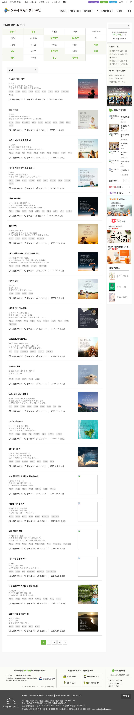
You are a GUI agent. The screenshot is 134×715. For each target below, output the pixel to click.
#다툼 (29, 153)
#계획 (75, 31)
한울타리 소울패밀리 (23, 676)
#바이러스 (96, 31)
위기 (13, 57)
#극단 (62, 211)
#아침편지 (24, 351)
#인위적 (69, 211)
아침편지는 (74, 11)
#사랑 (24, 91)
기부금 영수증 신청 (46, 686)
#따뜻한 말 (57, 544)
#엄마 (36, 406)
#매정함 (36, 434)
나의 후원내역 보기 (28, 686)
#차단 (55, 211)
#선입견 (53, 180)
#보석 (54, 321)
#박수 (31, 516)
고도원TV (94, 2)
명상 (33, 31)
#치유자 (46, 321)
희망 (96, 44)
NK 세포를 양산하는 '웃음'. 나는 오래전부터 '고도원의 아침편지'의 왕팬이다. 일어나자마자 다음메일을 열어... (25, 346)
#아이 (18, 461)
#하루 (40, 122)
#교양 (11, 125)
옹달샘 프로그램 (119, 110)
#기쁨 (18, 91)
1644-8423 (82, 706)
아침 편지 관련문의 (115, 680)
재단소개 (63, 11)
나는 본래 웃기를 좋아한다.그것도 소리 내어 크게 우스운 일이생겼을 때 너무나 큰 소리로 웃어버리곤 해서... (26, 205)
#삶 (96, 38)
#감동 (32, 321)
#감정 (37, 211)
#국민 (52, 599)
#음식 (18, 266)
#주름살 (31, 239)
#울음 (62, 122)
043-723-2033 (124, 675)
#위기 (122, 78)
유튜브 (12, 31)
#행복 (11, 91)
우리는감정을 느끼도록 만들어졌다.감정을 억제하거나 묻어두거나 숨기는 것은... (26, 116)
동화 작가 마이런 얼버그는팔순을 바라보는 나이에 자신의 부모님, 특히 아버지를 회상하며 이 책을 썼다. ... (27, 315)
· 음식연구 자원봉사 (117, 209)
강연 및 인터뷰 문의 (115, 683)
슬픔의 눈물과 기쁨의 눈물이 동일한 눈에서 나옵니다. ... (19, 620)
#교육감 (38, 489)
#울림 (39, 321)
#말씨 (44, 434)
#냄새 (52, 461)
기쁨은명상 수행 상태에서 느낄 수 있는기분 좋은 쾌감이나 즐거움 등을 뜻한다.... (25, 86)
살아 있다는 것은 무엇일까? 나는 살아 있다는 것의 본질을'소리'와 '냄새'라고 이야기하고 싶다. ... (23, 455)
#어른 (34, 122)
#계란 (37, 516)
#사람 (33, 44)
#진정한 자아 (51, 571)
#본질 (39, 461)
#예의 (55, 122)
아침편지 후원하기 (37, 695)
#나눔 (117, 75)
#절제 (11, 211)
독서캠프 (75, 38)
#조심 (36, 153)
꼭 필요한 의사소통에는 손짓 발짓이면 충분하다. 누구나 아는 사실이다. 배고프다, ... (22, 510)
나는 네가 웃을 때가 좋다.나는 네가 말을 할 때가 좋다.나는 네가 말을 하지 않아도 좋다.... (22, 428)
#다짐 (54, 31)
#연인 (18, 379)
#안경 (11, 180)
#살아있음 (67, 544)
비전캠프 (54, 38)
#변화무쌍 (65, 91)
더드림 (113, 2)
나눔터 (128, 11)
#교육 (24, 489)
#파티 (49, 544)
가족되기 (122, 39)
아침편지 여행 (44, 2)
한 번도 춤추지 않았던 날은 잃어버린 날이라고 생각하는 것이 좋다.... (24, 565)
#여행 (18, 516)
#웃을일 (41, 351)
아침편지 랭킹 (114, 46)
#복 (54, 406)
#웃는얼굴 (40, 239)
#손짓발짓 (55, 516)
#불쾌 (64, 153)
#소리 (32, 461)
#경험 (12, 44)
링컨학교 (54, 51)
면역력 (75, 57)
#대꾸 (70, 153)
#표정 (45, 489)
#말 (23, 153)
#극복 (75, 51)
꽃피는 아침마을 (30, 2)
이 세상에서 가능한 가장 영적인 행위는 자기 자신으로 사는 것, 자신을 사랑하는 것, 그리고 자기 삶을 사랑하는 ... (28, 538)
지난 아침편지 (87, 11)
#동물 (29, 406)
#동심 (45, 180)
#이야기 (18, 321)
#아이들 (33, 38)
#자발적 (56, 153)
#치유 (24, 379)
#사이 (42, 153)
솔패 (104, 2)
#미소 (31, 91)
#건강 (24, 211)
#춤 (23, 571)
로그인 (115, 39)
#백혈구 (34, 266)
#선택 (75, 44)
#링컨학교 (113, 82)
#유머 (60, 321)
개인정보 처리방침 (63, 695)
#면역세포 (42, 266)
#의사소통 (45, 516)
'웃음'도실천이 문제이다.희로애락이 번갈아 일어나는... (20, 288)
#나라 (59, 599)
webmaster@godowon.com (102, 709)
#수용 (49, 153)
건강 (54, 57)
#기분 (57, 91)
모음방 (119, 11)
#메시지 (33, 351)
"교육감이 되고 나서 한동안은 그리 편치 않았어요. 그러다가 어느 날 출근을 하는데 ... (22, 483)
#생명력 (25, 461)
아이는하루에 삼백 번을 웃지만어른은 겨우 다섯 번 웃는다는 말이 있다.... (25, 174)
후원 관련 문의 (113, 686)
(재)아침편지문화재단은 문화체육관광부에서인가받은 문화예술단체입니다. (21, 679)
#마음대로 (40, 571)
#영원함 (59, 434)
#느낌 (44, 91)
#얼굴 (31, 293)
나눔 (13, 51)
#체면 (68, 122)
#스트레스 (25, 122)
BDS (64, 2)
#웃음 (37, 91)
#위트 (67, 321)
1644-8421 (114, 675)
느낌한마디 (17, 99)
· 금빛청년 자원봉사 (117, 206)
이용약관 (49, 695)
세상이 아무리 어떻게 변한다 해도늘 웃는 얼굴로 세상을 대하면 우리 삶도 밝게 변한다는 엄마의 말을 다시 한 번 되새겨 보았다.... (28, 400)
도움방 (24, 695)
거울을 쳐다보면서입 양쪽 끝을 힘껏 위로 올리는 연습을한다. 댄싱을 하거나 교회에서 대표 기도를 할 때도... (29, 233)
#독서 (33, 57)
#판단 (60, 180)
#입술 (37, 379)
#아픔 (26, 321)
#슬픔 (18, 626)
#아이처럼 (30, 571)
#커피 (18, 544)
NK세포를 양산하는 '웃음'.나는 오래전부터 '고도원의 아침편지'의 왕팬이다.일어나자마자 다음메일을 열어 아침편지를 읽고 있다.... (30, 260)
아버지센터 (56, 2)
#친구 (33, 51)
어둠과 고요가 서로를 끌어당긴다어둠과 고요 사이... (21, 373)
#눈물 (24, 626)
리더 (96, 51)
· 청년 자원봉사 (115, 203)
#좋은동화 (12, 324)
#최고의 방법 (39, 544)
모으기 (41, 99)
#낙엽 (11, 184)
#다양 (11, 95)
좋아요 (30, 99)
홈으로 (4, 2)
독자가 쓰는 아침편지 (105, 11)
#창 (59, 406)
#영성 (24, 544)
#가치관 (31, 180)
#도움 (54, 44)
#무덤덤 (51, 434)
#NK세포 (25, 266)
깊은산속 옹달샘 (15, 2)
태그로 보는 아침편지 (117, 71)
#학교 (31, 489)
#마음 (18, 239)
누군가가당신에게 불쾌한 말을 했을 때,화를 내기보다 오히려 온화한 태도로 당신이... (26, 147)
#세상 (39, 180)
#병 (43, 211)
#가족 (11, 293)
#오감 (31, 544)
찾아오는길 (77, 695)
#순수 (18, 122)
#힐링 (12, 38)
